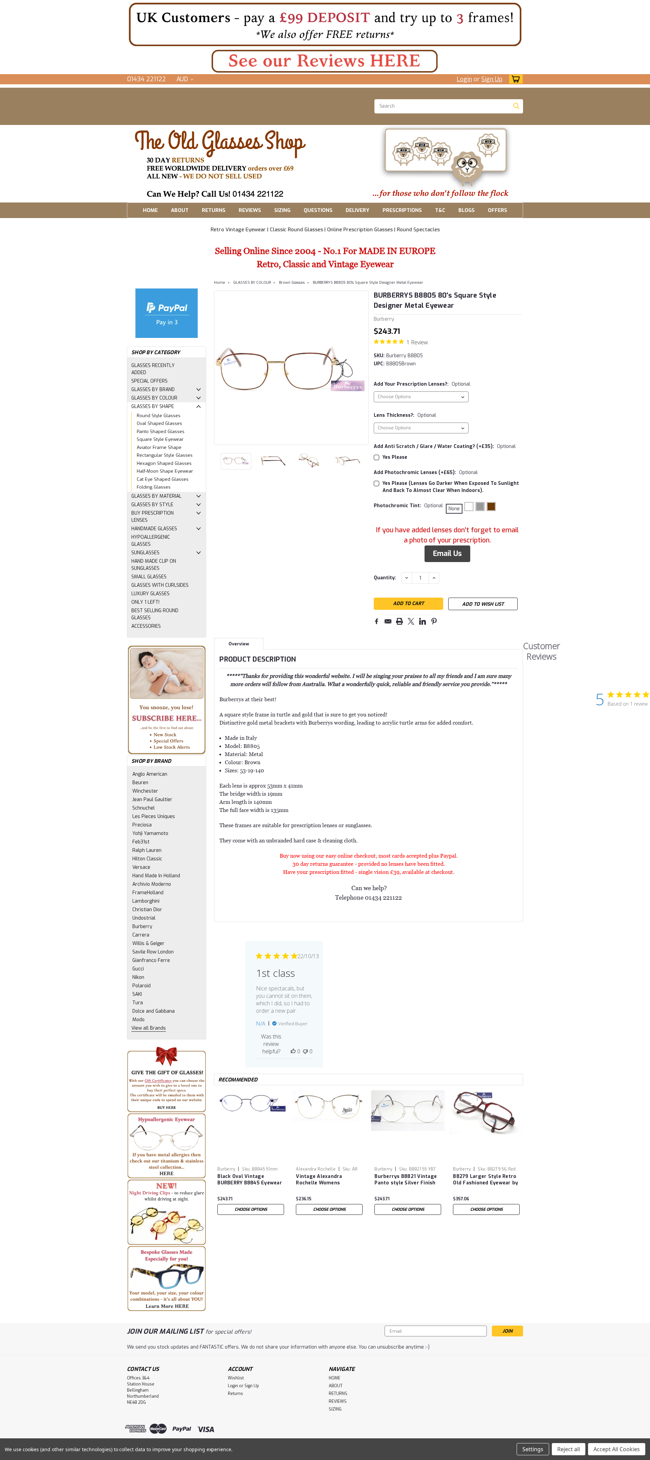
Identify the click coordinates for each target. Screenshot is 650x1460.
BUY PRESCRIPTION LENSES (152, 516)
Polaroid (141, 986)
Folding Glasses (154, 487)
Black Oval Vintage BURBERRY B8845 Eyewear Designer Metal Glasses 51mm (249, 1180)
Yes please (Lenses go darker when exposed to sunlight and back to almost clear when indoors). (451, 487)
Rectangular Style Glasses (165, 455)
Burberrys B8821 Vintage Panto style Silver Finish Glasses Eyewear (405, 1180)
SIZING (282, 210)
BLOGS (466, 210)
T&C (440, 210)
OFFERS (497, 210)
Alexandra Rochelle (315, 1169)
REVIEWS (250, 210)
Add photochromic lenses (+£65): (426, 472)
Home (219, 282)
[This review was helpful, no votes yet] (293, 1051)
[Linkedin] (422, 621)
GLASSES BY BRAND (153, 389)
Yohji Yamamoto (150, 833)
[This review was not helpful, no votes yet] (305, 1051)
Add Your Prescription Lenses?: (422, 384)
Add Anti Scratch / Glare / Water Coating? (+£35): (445, 446)
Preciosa (142, 825)
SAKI (137, 994)
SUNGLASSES (145, 553)
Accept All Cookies (616, 1449)
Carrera (140, 935)
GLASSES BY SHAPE (152, 406)
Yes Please (395, 457)
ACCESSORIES (146, 626)
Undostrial (143, 918)
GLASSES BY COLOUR (154, 398)
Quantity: (385, 578)
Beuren (140, 782)
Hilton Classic (147, 859)
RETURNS (213, 210)
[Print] (399, 621)
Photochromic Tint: (408, 505)
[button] (325, 24)
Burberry (142, 926)
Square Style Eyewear (160, 439)
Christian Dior (147, 909)
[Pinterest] (434, 621)
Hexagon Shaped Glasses (164, 463)
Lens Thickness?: (405, 415)
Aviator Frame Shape (159, 447)
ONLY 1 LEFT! (145, 602)
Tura (137, 1003)
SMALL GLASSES (149, 577)
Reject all (568, 1449)
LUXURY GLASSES (150, 594)
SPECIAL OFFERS (149, 381)
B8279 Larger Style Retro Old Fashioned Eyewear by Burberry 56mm (485, 1180)
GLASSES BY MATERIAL (156, 496)
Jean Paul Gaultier (152, 799)
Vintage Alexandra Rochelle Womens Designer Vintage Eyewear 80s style (329, 1180)
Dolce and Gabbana (153, 1011)
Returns (235, 1393)
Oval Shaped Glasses (159, 423)
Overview (239, 644)
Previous (220, 368)
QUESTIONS (318, 210)
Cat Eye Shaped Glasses (163, 479)
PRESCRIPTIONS (402, 210)
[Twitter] (411, 621)
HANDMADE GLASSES (154, 528)
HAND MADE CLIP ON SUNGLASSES (153, 565)
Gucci (138, 969)
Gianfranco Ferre (151, 960)
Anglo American (149, 774)
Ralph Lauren (146, 850)
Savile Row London (153, 952)
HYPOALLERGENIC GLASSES (150, 541)
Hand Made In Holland (156, 876)
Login (464, 79)
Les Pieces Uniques (153, 816)
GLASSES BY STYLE (152, 504)
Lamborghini (145, 901)
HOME (150, 210)
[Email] (388, 621)
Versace (141, 867)
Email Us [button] (447, 553)
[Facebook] (376, 621)
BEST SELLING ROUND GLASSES (154, 614)
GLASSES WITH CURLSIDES (160, 585)
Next (363, 368)
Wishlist (236, 1378)
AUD (183, 79)
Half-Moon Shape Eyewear (165, 471)
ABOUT (180, 210)
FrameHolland (148, 892)
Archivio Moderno (151, 884)
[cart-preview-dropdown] (514, 79)
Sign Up (491, 79)
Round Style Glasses (158, 415)
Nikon (138, 977)
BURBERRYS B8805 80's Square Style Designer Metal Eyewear (368, 282)
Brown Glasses (292, 282)
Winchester (145, 791)
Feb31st (141, 842)
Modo (138, 1019)
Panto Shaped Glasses (161, 431)
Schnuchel (143, 808)
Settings (532, 1449)
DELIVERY (357, 210)
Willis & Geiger (148, 943)
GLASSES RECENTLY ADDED (153, 369)
